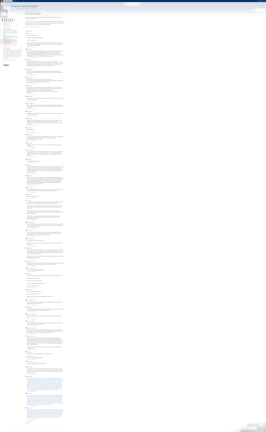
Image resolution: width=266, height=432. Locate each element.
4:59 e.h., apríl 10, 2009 (32, 318)
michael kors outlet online (34, 380)
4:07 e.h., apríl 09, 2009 (32, 116)
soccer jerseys (47, 402)
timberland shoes (44, 409)
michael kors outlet (33, 385)
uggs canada (47, 412)
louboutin (38, 416)
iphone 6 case (38, 414)
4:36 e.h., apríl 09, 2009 (32, 157)
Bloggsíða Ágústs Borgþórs (24, 6)
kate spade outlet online (36, 383)
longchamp (60, 395)
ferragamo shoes (37, 402)
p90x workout (29, 395)
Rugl (4, 33)
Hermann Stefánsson (30, 314)
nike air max (34, 387)
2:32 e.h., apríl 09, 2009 (32, 67)
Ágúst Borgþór (29, 77)
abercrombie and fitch (53, 396)
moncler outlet (46, 416)
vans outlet (39, 404)
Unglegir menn (6, 38)
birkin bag (36, 400)
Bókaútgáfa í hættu (7, 40)
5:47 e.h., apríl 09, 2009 (32, 162)
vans (28, 417)
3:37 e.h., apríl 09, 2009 (32, 101)
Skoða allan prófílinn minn (9, 59)
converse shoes (46, 411)
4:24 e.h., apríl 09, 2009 (32, 140)
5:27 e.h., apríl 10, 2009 (32, 325)
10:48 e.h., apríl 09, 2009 (32, 287)
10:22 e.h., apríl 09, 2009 (32, 265)
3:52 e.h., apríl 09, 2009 (32, 109)
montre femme (35, 411)
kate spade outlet (44, 383)
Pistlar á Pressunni (6, 25)
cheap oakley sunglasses (53, 379)
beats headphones (38, 401)
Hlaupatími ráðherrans (7, 29)
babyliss (30, 397)
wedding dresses (34, 404)
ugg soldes (32, 402)
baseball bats (52, 412)
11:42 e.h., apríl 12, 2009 (32, 364)
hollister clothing (54, 409)
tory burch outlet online (36, 378)
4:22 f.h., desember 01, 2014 (32, 418)
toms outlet (39, 409)
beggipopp (29, 261)
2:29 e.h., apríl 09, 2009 (32, 46)
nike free (28, 388)
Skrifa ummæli (29, 421)
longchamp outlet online (48, 385)
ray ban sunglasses (55, 378)
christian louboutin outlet (35, 388)
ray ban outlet (32, 382)
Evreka (28, 200)
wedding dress (38, 413)
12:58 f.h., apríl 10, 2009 (32, 305)
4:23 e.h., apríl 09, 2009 (32, 132)
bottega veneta (49, 404)
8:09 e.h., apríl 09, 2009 (32, 245)
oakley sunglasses (43, 380)
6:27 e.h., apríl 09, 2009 (32, 228)
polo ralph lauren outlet (54, 388)
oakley (53, 414)
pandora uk (61, 411)
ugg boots (44, 399)
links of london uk (33, 412)
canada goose (29, 411)
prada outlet (55, 389)
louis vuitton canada (42, 417)
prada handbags (45, 389)
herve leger (58, 402)
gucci (56, 412)
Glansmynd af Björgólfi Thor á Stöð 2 (10, 36)
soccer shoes (52, 400)
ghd (57, 399)
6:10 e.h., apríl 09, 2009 (32, 192)
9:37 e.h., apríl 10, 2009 (32, 349)
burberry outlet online (45, 384)
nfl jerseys (40, 400)
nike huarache (32, 401)
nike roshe (48, 399)
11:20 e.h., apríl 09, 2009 (32, 298)
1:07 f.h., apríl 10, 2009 (31, 311)
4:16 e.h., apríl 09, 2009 (32, 125)
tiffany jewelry (38, 382)
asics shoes (35, 395)
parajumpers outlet (32, 416)
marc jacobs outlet (42, 397)
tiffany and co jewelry (51, 387)
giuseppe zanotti (42, 396)
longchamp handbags (52, 383)
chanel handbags (58, 387)
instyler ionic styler (53, 395)
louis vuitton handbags (34, 379)
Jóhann (28, 352)
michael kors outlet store (45, 388)
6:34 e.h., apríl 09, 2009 (32, 236)
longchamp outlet (52, 382)
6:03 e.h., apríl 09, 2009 (32, 185)
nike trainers (33, 399)
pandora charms (30, 409)
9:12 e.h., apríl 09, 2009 (32, 259)
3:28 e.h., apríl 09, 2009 (32, 94)
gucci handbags (40, 385)
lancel (59, 412)
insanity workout (45, 401)
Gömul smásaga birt (7, 41)
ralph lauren (40, 411)
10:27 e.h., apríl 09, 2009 (32, 271)
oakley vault (50, 389)
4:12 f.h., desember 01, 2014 (32, 391)
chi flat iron (44, 404)
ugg (41, 399)
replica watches (53, 399)
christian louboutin (32, 389)
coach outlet (29, 383)
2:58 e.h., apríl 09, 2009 (32, 83)
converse (59, 416)
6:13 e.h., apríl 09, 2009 (32, 197)
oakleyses (29, 376)
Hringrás (5, 35)
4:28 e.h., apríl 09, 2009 (32, 147)
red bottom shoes (59, 382)
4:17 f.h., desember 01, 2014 (32, 405)
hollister (47, 396)
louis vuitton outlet (44, 382)
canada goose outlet (46, 395)
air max (51, 416)
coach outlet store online (41, 387)
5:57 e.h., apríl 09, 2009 (32, 173)
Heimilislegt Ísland (6, 43)
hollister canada (56, 413)
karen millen (55, 416)
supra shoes (56, 411)
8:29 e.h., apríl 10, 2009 (32, 333)
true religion (60, 385)
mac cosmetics (53, 402)
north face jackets (30, 396)
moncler (34, 409)
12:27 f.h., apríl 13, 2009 (32, 374)
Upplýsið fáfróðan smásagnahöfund (10, 30)
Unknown (29, 230)
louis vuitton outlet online (46, 378)
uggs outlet (31, 400)
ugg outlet (38, 399)
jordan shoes (29, 378)
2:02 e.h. (40, 26)
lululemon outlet (36, 397)
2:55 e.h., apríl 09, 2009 (32, 75)
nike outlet (55, 385)
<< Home (27, 423)
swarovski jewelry (41, 412)
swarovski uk (60, 409)
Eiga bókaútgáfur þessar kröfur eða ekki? (11, 32)
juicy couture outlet (45, 413)
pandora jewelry (32, 413)
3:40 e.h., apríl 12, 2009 (32, 359)
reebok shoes (39, 395)
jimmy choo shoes (45, 400)
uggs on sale (36, 396)
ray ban (49, 409)
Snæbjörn (28, 33)
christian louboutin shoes (44, 379)
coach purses (39, 389)
